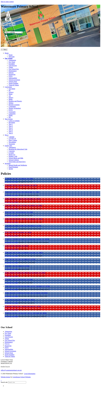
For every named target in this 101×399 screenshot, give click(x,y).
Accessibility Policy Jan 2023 (14, 185)
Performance (13, 71)
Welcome (11, 56)
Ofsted (11, 67)
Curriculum (8, 87)
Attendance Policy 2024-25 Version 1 (17, 205)
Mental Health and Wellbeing (18, 165)
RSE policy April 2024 (12, 279)
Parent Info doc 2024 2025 (13, 259)
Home (7, 53)
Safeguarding (13, 78)
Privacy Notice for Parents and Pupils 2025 (18, 272)
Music (11, 94)
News (6, 135)
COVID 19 (12, 138)
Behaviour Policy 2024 (12, 212)
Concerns (12, 151)
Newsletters (12, 142)
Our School (8, 58)
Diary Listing (13, 140)
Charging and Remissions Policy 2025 (17, 219)
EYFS (11, 110)
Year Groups (9, 119)
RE (10, 117)
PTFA (11, 76)
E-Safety (11, 153)
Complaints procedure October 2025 (16, 225)
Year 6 (11, 133)
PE (10, 90)
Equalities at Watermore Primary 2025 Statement (20, 239)
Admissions (12, 60)
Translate (19, 34)
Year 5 (11, 131)
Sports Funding (13, 83)
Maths (11, 99)
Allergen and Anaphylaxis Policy (15, 192)
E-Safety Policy (10, 246)
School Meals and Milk (16, 158)
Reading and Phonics (15, 101)
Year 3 (11, 128)
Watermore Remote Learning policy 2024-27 (19, 313)
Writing (11, 103)
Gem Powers (13, 65)
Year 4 (11, 129)
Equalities (12, 64)
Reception (12, 122)
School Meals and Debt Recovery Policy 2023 (19, 293)
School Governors (14, 80)
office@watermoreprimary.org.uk (11, 370)
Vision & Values (14, 85)
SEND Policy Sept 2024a (13, 299)
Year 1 (11, 124)
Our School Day (14, 69)
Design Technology (15, 108)
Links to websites (14, 121)
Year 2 (11, 126)
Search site (4, 382)
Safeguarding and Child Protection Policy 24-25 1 (20, 286)
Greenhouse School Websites (22, 377)
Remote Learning (14, 105)
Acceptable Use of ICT (12, 178)
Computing (12, 106)
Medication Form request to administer (17, 252)
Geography (12, 112)
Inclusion (7, 163)
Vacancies (12, 144)
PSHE (11, 115)
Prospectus (12, 74)
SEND (11, 169)
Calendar (11, 137)
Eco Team (12, 62)
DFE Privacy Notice (11, 232)
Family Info (8, 145)
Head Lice (12, 154)
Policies (11, 72)
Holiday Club (13, 156)
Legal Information (29, 373)
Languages (12, 113)
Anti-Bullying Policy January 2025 (16, 199)
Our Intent (12, 89)
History (11, 97)
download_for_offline (26, 178)
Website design (5, 377)
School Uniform (14, 160)
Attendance (12, 147)
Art (10, 96)
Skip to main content (7, 1)
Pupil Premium (13, 167)
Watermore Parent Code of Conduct (16, 306)
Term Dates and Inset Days (17, 162)
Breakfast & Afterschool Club (18, 149)
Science (11, 92)
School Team (13, 81)
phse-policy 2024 (10, 266)
